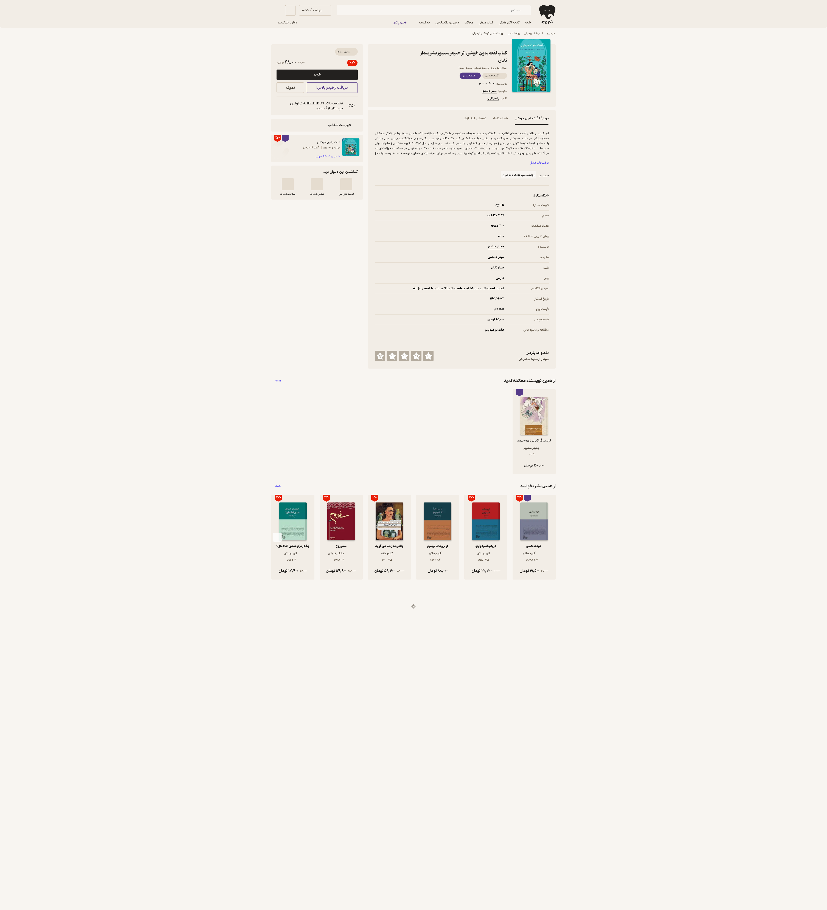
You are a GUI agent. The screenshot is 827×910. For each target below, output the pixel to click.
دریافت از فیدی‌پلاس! (332, 88)
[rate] (428, 356)
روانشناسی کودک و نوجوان (488, 33)
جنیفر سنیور (486, 83)
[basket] (290, 10)
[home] (547, 14)
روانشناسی (513, 33)
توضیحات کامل (539, 162)
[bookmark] (388, 99)
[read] (288, 184)
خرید (317, 75)
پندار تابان (493, 98)
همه (278, 380)
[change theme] (276, 10)
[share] (408, 99)
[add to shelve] (346, 184)
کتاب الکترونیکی (533, 33)
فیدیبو (551, 33)
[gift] (398, 99)
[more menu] (377, 99)
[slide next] (277, 537)
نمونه (290, 88)
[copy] (281, 106)
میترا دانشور (489, 91)
